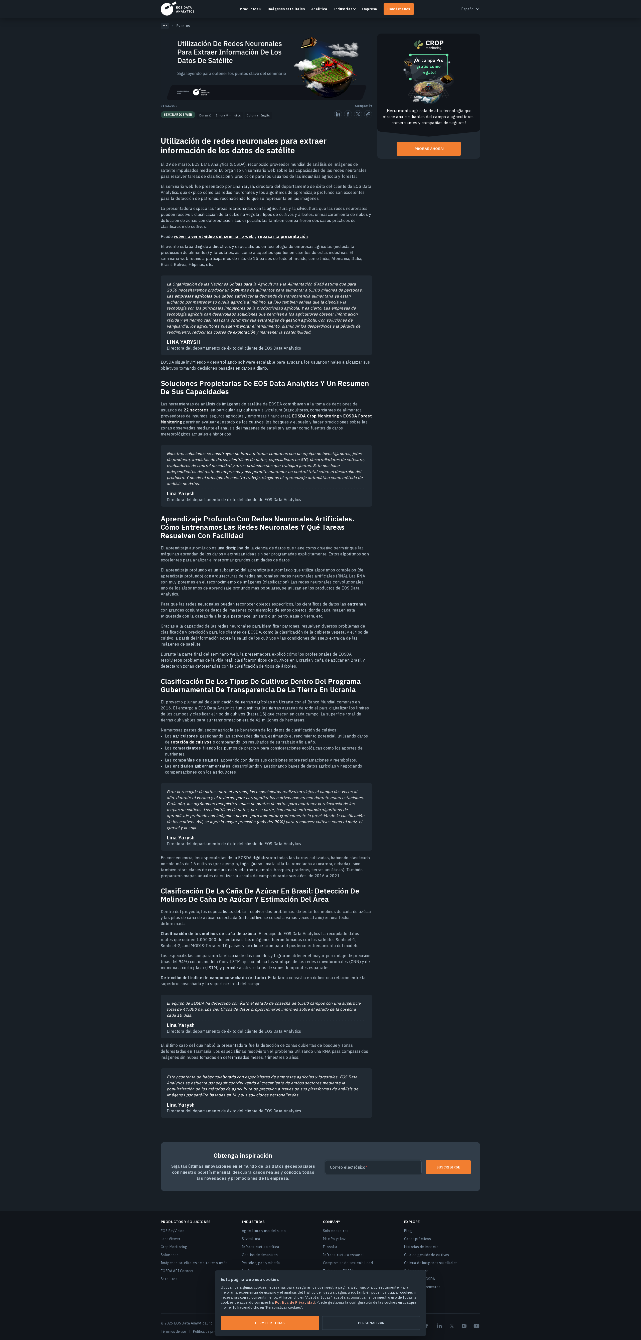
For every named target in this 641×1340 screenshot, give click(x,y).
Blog (408, 1231)
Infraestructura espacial (343, 1255)
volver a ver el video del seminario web (214, 236)
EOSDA (177, 9)
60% (234, 289)
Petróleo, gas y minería (261, 1263)
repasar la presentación (283, 236)
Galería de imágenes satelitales (430, 1263)
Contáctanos (398, 9)
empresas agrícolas (193, 296)
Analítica (319, 9)
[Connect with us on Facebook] (427, 1326)
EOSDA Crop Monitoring (315, 415)
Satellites (169, 1279)
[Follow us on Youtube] (476, 1326)
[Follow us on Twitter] (451, 1326)
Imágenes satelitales (286, 9)
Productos (249, 9)
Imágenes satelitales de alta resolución (194, 1263)
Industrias (343, 9)
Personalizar (371, 1323)
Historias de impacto (421, 1247)
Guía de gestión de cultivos (426, 1255)
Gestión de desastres (260, 1255)
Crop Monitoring (174, 1247)
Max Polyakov (334, 1239)
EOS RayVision (172, 1231)
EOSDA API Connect (177, 1271)
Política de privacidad (210, 1331)
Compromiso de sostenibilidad (348, 1263)
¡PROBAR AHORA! (428, 148)
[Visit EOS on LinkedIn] (439, 1326)
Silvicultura (251, 1239)
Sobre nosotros (336, 1231)
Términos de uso (173, 1331)
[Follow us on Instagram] (464, 1326)
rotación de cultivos (191, 742)
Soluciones (170, 1255)
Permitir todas (270, 1323)
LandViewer (170, 1239)
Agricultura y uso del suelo (264, 1231)
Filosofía (330, 1247)
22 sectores (196, 409)
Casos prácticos (417, 1239)
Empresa (369, 9)
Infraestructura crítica (260, 1247)
